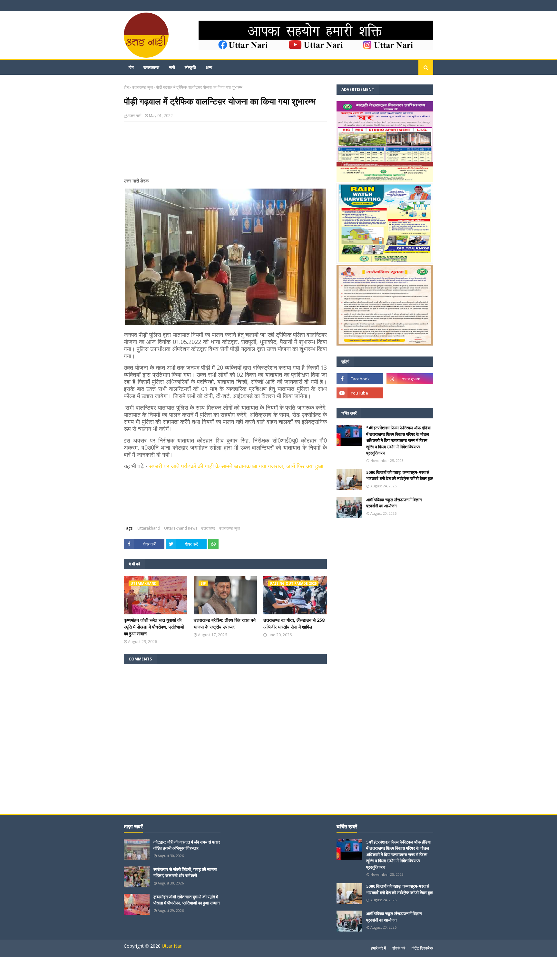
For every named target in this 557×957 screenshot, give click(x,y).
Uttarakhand (148, 528)
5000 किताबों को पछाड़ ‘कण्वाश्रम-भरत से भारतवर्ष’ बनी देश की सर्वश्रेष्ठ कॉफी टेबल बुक (399, 475)
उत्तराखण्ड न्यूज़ (142, 87)
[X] (409, 392)
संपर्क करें (398, 948)
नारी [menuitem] (172, 67)
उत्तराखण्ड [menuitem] (151, 67)
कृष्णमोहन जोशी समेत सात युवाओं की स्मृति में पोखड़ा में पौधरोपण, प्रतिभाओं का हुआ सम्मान (154, 627)
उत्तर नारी (135, 115)
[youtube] (360, 392)
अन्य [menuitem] (209, 67)
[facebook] (360, 378)
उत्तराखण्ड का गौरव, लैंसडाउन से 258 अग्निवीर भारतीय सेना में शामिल (294, 623)
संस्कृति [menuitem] (190, 67)
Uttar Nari (172, 946)
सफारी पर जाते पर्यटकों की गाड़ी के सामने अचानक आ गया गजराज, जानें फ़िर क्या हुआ (236, 466)
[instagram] (409, 378)
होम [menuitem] (131, 67)
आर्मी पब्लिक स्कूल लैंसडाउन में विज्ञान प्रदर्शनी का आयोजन (394, 503)
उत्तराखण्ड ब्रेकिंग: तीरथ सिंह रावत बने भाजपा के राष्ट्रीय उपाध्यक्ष (225, 623)
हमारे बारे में (378, 948)
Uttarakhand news (180, 528)
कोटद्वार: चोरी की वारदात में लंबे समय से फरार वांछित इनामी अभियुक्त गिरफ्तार (186, 845)
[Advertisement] (225, 152)
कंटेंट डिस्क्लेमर (422, 948)
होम (126, 87)
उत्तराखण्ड (208, 528)
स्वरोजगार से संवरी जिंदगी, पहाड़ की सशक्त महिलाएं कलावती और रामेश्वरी (185, 872)
